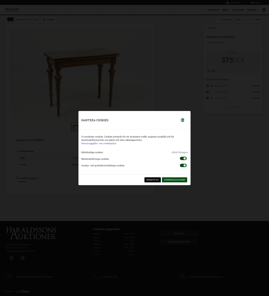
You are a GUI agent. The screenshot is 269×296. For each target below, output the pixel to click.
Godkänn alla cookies (174, 180)
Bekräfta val (153, 180)
